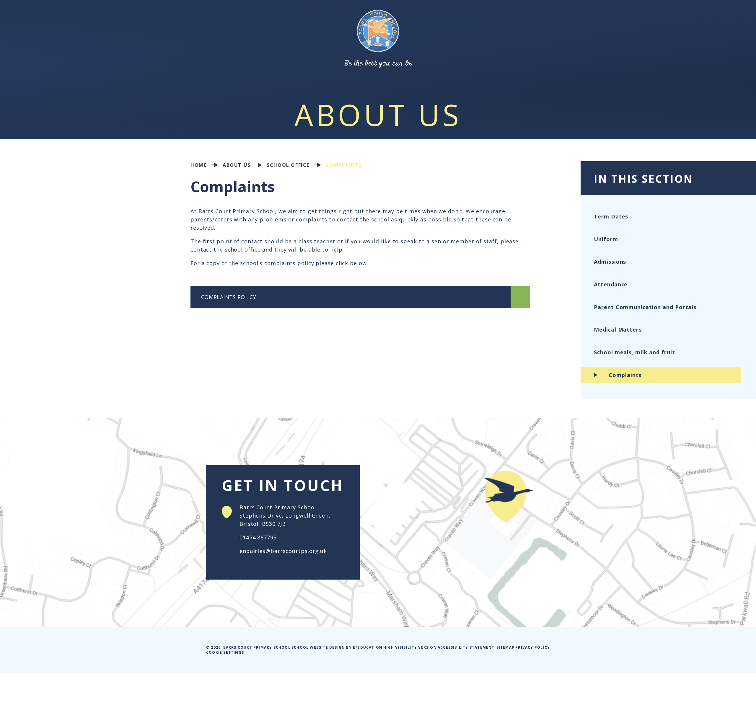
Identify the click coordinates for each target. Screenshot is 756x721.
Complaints (344, 165)
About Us (237, 165)
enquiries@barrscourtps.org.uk (283, 550)
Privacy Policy (532, 647)
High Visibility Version (410, 647)
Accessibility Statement (466, 647)
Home (198, 165)
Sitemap (505, 647)
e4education (367, 647)
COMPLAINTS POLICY (229, 297)
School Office (288, 165)
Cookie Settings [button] (225, 652)
